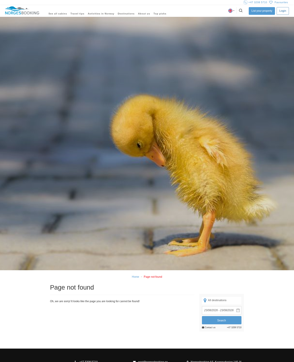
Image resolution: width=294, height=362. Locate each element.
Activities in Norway (101, 13)
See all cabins (57, 13)
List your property (261, 10)
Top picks (159, 13)
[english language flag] (231, 10)
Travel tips (77, 13)
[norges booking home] (22, 10)
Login (282, 10)
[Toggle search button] (241, 10)
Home (135, 276)
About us (144, 13)
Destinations (126, 13)
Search (221, 320)
